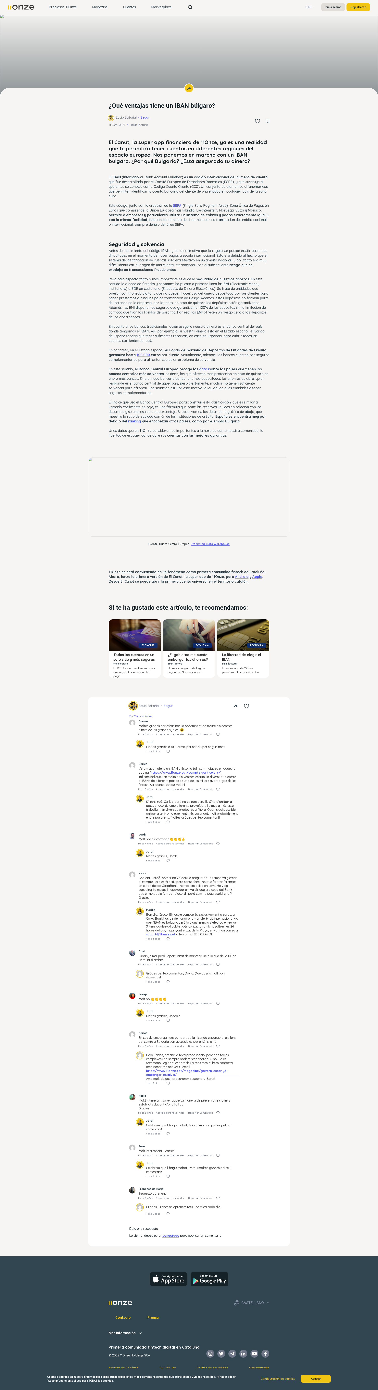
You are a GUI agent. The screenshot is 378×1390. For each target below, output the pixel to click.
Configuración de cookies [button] (278, 1379)
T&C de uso (167, 1368)
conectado (170, 1235)
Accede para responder (170, 734)
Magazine (100, 7)
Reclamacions (259, 1368)
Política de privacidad (212, 1368)
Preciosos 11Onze (63, 7)
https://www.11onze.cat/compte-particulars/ (185, 772)
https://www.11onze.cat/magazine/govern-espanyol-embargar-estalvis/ (187, 1073)
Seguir (145, 117)
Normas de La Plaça (123, 1368)
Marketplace (161, 7)
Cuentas (129, 7)
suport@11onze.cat (160, 934)
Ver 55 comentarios (140, 716)
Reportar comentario (200, 734)
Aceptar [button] (316, 1378)
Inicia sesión (333, 7)
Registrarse (358, 7)
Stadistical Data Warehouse (210, 544)
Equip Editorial (126, 117)
